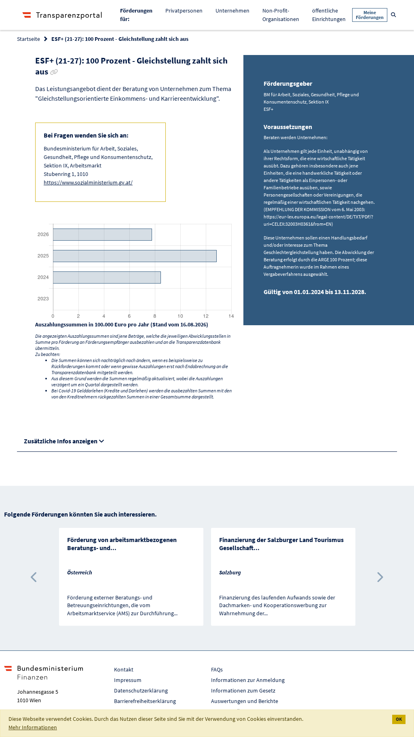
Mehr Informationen (32, 727)
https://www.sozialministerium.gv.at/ (88, 182)
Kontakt (123, 669)
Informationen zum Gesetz (243, 690)
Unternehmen (232, 10)
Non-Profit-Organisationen (280, 15)
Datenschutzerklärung (141, 690)
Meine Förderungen (370, 14)
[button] (34, 577)
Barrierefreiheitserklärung (145, 701)
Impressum (128, 680)
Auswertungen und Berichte (244, 701)
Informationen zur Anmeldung (248, 680)
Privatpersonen (184, 10)
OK (399, 719)
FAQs (217, 669)
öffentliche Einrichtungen (329, 15)
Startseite (28, 38)
